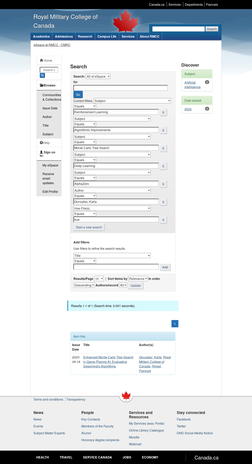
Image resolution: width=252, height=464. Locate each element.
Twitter (181, 426)
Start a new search (89, 227)
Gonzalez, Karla (150, 357)
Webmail (135, 444)
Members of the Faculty (97, 426)
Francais (212, 4)
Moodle (134, 437)
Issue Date (50, 108)
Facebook (184, 419)
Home (47, 60)
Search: (79, 76)
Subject (48, 134)
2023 (188, 109)
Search (212, 29)
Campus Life (106, 36)
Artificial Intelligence (192, 84)
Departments (194, 4)
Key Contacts (90, 419)
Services (175, 4)
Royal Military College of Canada (155, 361)
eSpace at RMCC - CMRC (52, 45)
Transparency (75, 399)
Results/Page (83, 278)
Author (47, 116)
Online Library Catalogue (146, 430)
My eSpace (50, 165)
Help (46, 142)
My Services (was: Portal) (146, 423)
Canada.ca (156, 4)
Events (38, 426)
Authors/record (106, 285)
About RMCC (149, 36)
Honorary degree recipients (100, 440)
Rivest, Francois (150, 368)
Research (85, 36)
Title (46, 125)
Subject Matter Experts (49, 433)
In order (154, 278)
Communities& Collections (52, 97)
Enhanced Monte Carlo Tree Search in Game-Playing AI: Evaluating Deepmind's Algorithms (108, 361)
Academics (41, 36)
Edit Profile (50, 191)
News (37, 419)
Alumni (86, 433)
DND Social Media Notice (195, 433)
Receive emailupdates (48, 178)
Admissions (64, 36)
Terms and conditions (48, 399)
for (75, 82)
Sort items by (117, 278)
